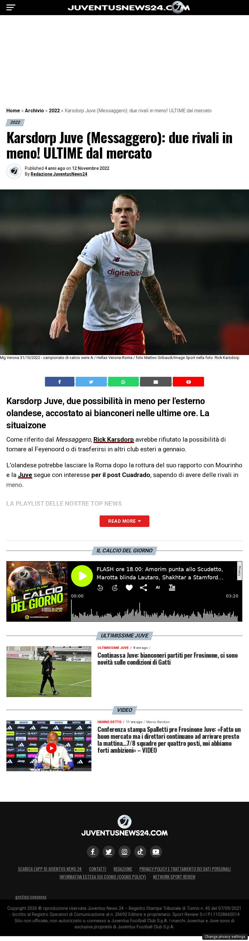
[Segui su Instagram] (124, 852)
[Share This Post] (124, 382)
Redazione (123, 869)
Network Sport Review (174, 877)
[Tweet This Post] (92, 382)
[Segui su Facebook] (93, 852)
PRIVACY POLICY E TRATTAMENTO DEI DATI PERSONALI (185, 869)
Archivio (34, 111)
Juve (25, 475)
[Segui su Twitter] (109, 852)
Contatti (97, 869)
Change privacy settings (225, 937)
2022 (54, 111)
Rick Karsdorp (114, 439)
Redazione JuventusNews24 (59, 174)
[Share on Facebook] (60, 382)
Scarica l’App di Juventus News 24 (50, 869)
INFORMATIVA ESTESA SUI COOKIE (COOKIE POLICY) (103, 877)
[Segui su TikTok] (140, 852)
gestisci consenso (30, 896)
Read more (122, 521)
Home (13, 111)
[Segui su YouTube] (156, 852)
